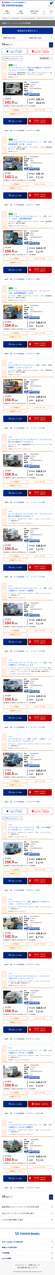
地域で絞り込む (35, 38)
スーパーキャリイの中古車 (28, 18)
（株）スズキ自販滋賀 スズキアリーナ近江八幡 (26, 1113)
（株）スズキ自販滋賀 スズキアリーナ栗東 (24, 130)
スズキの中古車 (15, 18)
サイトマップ (19, 1265)
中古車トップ (5, 18)
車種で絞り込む (9, 38)
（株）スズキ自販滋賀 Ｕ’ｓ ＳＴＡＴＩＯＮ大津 (27, 428)
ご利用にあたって (34, 1265)
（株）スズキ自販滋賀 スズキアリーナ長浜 (24, 802)
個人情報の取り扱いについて (27, 1267)
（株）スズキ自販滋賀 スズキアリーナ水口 (24, 964)
